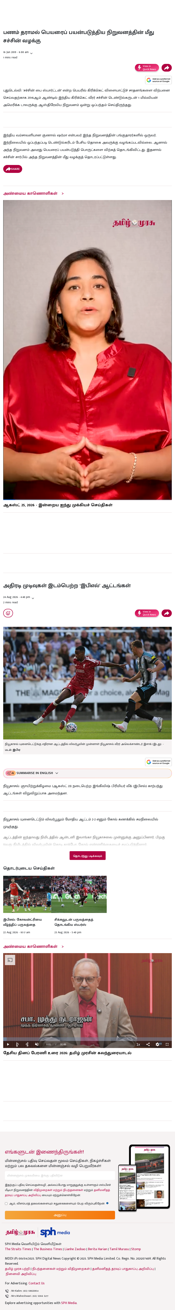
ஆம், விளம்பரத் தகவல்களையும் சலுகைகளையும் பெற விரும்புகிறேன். (59, 1203)
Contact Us (37, 1283)
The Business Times (48, 1249)
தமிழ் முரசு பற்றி (17, 1269)
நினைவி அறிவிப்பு (21, 1274)
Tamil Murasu (119, 1249)
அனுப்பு (60, 1215)
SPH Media (69, 1303)
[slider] (87, 1039)
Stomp (136, 1249)
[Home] (55, 1232)
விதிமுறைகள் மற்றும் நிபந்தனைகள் (58, 1190)
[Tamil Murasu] (20, 1232)
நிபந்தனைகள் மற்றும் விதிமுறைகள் (61, 1269)
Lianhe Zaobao (75, 1249)
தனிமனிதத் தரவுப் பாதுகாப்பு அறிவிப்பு (123, 1269)
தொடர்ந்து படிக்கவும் (87, 856)
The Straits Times (18, 1249)
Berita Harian (97, 1249)
